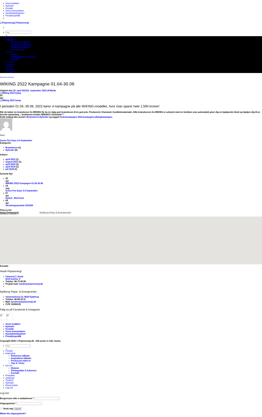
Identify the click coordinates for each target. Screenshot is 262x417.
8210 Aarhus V (12, 279)
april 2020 (10, 164)
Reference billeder (20, 42)
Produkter (10, 62)
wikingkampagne (103, 117)
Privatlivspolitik (12, 15)
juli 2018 (9, 169)
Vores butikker (12, 3)
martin (22, 284)
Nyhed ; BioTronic (14, 198)
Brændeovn (4, 77)
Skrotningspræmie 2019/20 (19, 205)
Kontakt (9, 8)
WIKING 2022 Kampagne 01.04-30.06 (24, 183)
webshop (9, 64)
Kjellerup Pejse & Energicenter (55, 212)
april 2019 (10, 167)
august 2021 (11, 162)
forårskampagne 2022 (71, 117)
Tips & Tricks (17, 49)
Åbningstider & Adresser (24, 57)
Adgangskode (8, 403)
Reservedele (11, 72)
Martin (53, 90)
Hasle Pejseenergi (9, 212)
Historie (15, 54)
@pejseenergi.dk (34, 284)
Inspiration (10, 40)
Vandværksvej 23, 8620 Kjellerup (22, 297)
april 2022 (10, 159)
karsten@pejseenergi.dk (23, 302)
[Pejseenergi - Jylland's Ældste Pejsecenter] (14, 23)
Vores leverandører (14, 11)
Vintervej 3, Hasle (14, 276)
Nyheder (9, 6)
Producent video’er (21, 47)
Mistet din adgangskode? (13, 413)
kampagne (88, 117)
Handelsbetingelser (14, 13)
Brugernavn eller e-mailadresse (17, 398)
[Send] (6, 35)
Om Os (8, 52)
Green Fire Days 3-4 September (16, 140)
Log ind (17, 409)
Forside (9, 37)
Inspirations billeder (21, 45)
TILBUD (9, 67)
